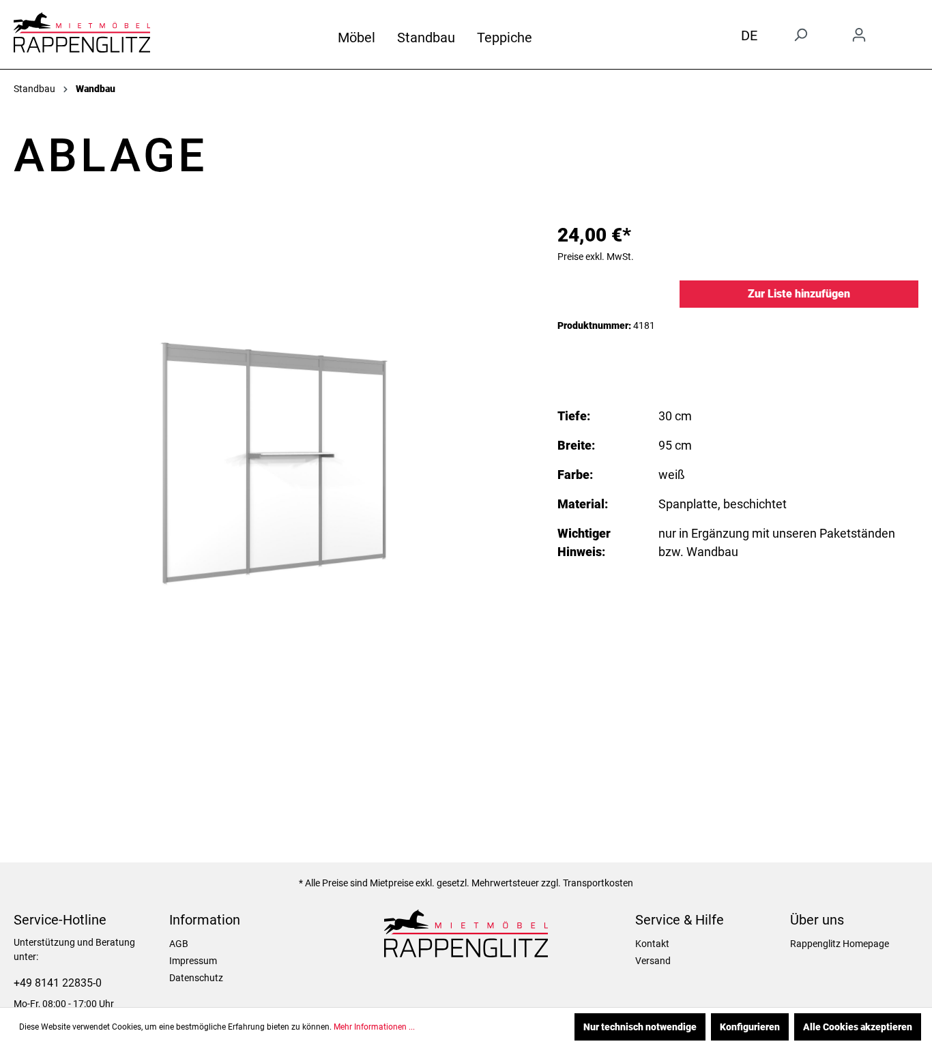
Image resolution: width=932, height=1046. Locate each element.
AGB (178, 943)
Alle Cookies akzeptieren (857, 1026)
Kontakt (652, 943)
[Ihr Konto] (859, 35)
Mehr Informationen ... (374, 1027)
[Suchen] (800, 35)
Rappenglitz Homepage (839, 943)
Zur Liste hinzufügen (799, 293)
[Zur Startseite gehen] (82, 32)
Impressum (193, 960)
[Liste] (910, 30)
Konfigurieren (750, 1026)
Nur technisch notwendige (640, 1026)
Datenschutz (196, 977)
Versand (653, 960)
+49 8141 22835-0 (58, 982)
